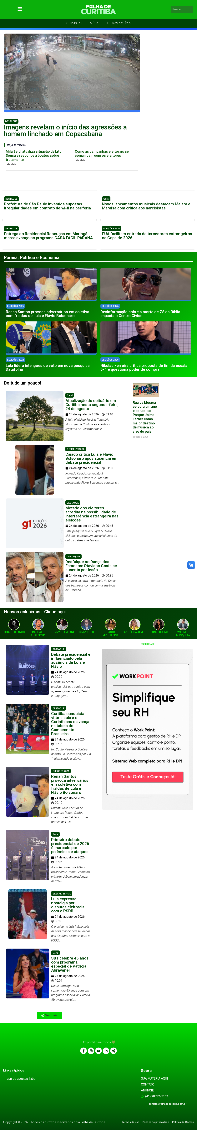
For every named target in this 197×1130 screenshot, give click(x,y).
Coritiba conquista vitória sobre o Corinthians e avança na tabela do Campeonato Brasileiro (70, 723)
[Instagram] (91, 1051)
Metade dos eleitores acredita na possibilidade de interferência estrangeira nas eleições (92, 514)
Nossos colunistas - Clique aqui (35, 611)
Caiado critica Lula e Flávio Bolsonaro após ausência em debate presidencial (91, 458)
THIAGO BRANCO (14, 632)
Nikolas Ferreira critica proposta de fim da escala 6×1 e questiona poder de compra (143, 367)
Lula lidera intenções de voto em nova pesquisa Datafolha (48, 367)
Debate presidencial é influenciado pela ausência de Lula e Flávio (70, 660)
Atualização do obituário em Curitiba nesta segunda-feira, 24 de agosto (92, 404)
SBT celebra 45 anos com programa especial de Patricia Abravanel (69, 964)
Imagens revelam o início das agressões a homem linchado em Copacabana (65, 130)
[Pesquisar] (191, 9)
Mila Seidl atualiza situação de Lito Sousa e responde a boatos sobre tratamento (34, 155)
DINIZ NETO (86, 632)
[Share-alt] (113, 1051)
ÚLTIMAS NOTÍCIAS (119, 23)
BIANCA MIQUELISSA (111, 634)
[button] (49, 1015)
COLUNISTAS (73, 23)
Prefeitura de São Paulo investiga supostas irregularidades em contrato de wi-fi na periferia (47, 206)
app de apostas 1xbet (21, 1079)
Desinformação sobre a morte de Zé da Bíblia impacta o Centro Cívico (140, 314)
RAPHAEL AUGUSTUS (38, 634)
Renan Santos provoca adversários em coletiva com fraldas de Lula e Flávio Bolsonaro (47, 314)
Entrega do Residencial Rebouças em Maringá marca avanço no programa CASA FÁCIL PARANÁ (48, 235)
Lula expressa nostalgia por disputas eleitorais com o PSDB (67, 905)
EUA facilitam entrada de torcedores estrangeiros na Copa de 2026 (147, 235)
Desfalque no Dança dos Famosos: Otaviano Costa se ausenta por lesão (91, 565)
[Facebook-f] (83, 1051)
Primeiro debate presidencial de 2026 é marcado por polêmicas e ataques (70, 845)
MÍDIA (94, 23)
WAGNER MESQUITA (183, 634)
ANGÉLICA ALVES (134, 632)
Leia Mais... (12, 164)
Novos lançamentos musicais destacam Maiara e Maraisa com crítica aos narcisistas (146, 206)
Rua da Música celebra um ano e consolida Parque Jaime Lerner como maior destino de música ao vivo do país (145, 416)
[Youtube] (98, 1051)
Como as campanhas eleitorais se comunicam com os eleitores (102, 153)
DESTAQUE (11, 121)
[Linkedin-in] (106, 1051)
